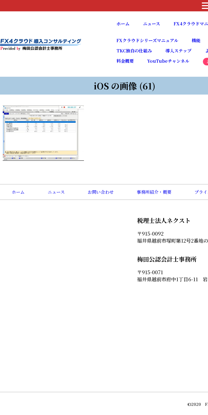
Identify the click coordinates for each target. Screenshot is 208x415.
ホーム (122, 24)
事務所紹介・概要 (154, 192)
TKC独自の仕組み (134, 51)
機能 (196, 40)
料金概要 (125, 61)
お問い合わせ (101, 192)
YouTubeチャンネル (168, 61)
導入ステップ (178, 51)
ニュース (151, 24)
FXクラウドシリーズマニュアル (147, 40)
